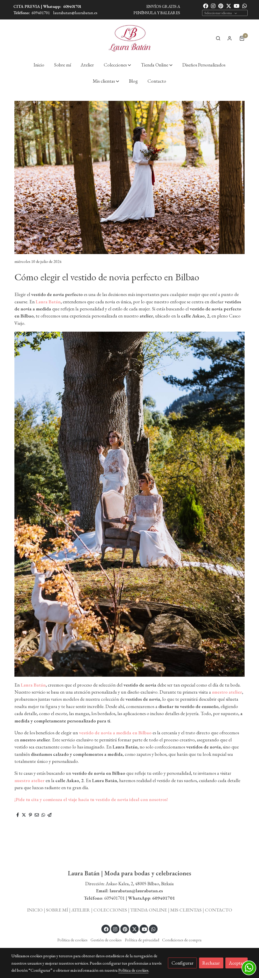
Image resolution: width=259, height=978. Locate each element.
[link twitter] (228, 5)
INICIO (35, 910)
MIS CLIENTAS (186, 910)
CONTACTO (218, 910)
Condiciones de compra (182, 940)
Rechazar (211, 963)
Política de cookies (72, 940)
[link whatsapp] (244, 5)
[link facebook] (205, 5)
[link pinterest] (220, 5)
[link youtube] (237, 5)
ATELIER (80, 910)
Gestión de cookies (106, 940)
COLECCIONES (110, 910)
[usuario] (229, 38)
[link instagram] (213, 5)
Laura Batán (33, 685)
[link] (129, 38)
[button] (117, 65)
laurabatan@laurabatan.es (75, 12)
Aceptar (236, 963)
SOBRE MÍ (57, 910)
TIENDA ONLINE (148, 910)
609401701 (72, 6)
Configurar (182, 963)
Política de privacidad (142, 940)
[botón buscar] (218, 38)
